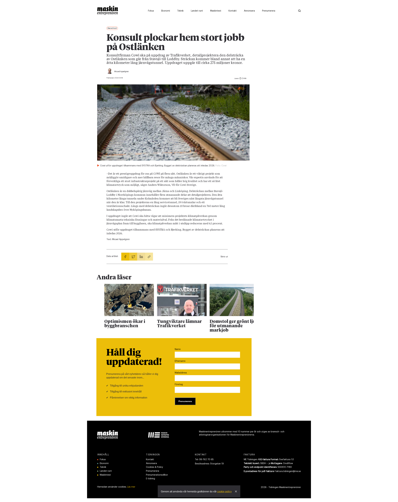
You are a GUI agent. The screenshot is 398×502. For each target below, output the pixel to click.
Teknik (103, 467)
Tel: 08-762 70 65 (204, 459)
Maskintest (105, 475)
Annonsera (151, 463)
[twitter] (133, 257)
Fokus (103, 459)
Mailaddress (181, 373)
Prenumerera (152, 471)
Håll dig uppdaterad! (134, 357)
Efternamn (180, 361)
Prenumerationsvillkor (157, 475)
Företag (179, 384)
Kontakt (150, 459)
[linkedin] (141, 257)
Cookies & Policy (154, 467)
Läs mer (131, 487)
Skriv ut (224, 256)
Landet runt (106, 471)
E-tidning (150, 479)
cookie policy (224, 491)
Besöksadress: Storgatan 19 (209, 464)
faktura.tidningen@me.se (288, 471)
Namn (178, 349)
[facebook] (125, 257)
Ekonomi (104, 463)
